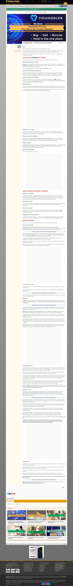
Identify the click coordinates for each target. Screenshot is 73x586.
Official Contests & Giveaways (29, 565)
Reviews (44, 1)
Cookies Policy (41, 569)
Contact (64, 1)
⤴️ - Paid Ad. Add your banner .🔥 (36, 559)
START (33, 1)
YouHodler (54, 50)
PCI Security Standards (31, 234)
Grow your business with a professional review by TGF (33, 482)
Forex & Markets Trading (28, 569)
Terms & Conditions (42, 567)
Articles (50, 1)
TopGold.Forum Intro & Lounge (29, 564)
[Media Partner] (8, 569)
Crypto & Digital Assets (27, 566)
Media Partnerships (58, 569)
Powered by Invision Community (62, 584)
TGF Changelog (42, 566)
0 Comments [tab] (10, 501)
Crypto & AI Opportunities (28, 568)
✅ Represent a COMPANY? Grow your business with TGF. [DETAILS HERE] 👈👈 (23, 9)
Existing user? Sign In (59, 3)
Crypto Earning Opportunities (28, 567)
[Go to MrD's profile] (19, 46)
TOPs (39, 1)
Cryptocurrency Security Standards (54, 234)
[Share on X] (9, 493)
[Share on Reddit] (13, 493)
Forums (27, 1)
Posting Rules (41, 565)
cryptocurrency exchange (28, 65)
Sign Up (65, 3)
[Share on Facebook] (11, 493)
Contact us (10, 566)
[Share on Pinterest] (14, 493)
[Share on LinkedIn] (8, 493)
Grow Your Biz (57, 1)
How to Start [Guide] (42, 564)
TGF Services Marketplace (28, 570)
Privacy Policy (41, 568)
